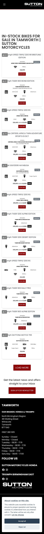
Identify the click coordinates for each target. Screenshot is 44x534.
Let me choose (18, 515)
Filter (36, 13)
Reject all (22, 527)
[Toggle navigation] (4, 4)
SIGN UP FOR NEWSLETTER (22, 390)
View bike (22, 74)
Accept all (22, 521)
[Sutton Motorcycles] (33, 4)
